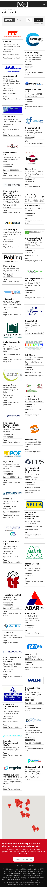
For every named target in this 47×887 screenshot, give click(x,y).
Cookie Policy (31, 865)
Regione (20, 20)
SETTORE (8, 20)
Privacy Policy (18, 865)
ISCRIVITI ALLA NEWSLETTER (23, 859)
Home (4, 9)
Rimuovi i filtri (39, 23)
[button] (3, 4)
